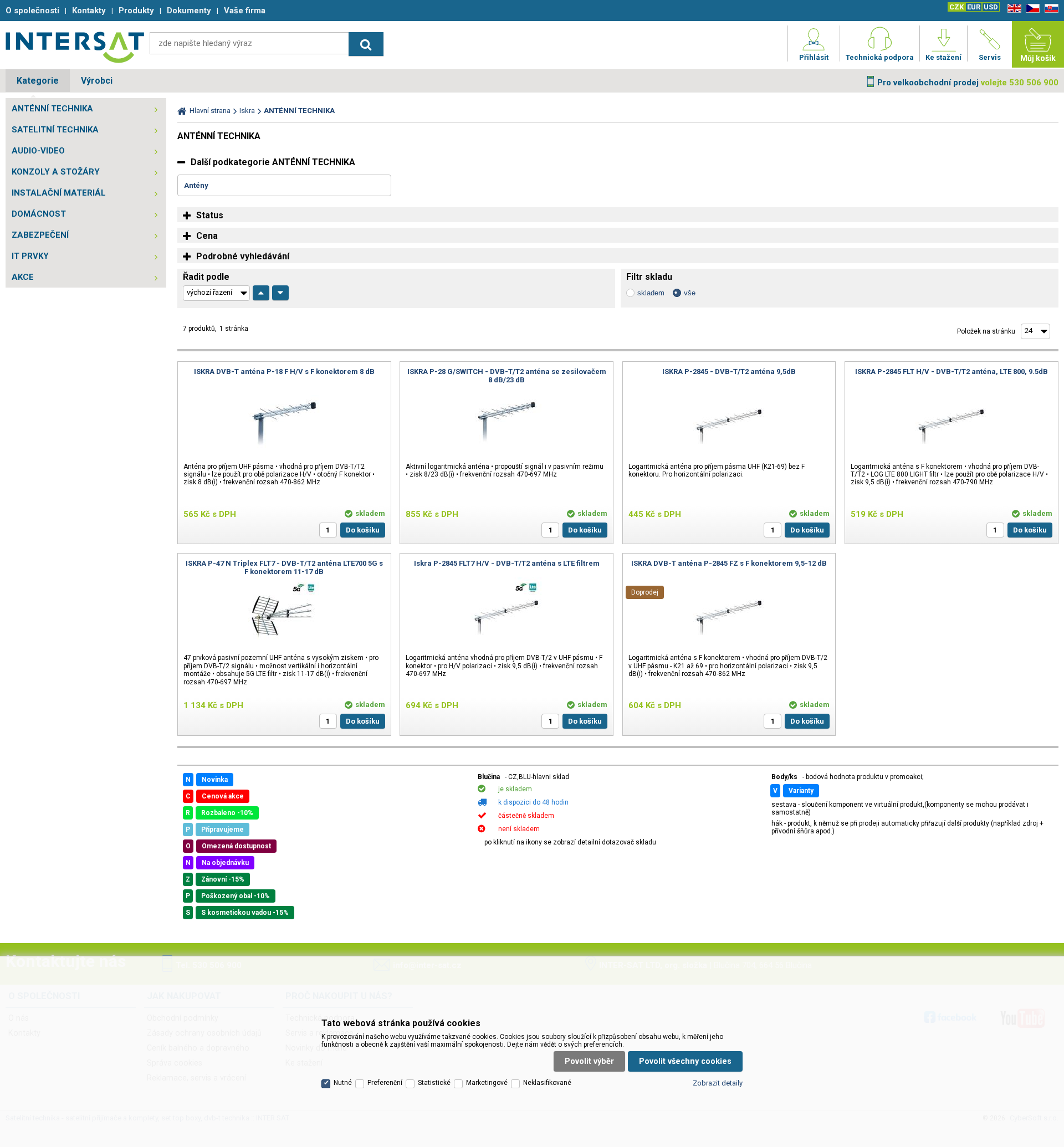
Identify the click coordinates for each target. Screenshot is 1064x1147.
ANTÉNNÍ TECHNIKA (52, 109)
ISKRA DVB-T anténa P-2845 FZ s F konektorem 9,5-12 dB (729, 563)
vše (689, 293)
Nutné (343, 1083)
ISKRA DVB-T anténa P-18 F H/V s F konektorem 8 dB (284, 371)
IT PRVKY (30, 256)
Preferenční (384, 1083)
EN (1012, 8)
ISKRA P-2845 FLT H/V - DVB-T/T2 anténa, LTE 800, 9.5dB (951, 371)
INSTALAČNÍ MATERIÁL (59, 193)
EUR (973, 7)
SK (1049, 8)
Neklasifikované (547, 1083)
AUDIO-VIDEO (38, 151)
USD (991, 7)
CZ (1030, 8)
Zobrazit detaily (718, 1083)
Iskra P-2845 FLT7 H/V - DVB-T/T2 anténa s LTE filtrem (507, 563)
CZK (956, 7)
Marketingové (487, 1083)
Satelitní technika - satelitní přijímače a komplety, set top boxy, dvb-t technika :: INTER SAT (75, 47)
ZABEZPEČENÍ (40, 235)
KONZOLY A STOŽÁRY (56, 172)
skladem (650, 293)
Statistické (434, 1083)
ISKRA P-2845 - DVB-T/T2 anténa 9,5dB (729, 371)
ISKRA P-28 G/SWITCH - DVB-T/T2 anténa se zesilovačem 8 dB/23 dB (506, 375)
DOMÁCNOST (39, 214)
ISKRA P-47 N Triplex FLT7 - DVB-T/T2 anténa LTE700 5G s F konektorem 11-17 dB (284, 567)
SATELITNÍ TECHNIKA (55, 130)
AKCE (23, 277)
